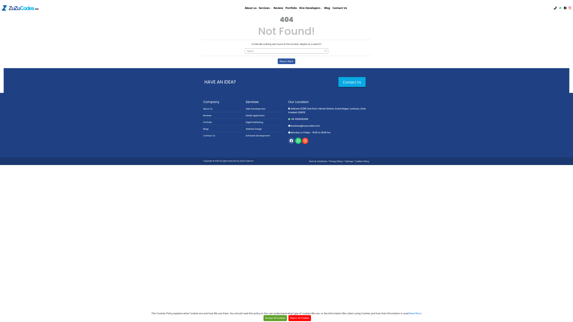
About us (251, 8)
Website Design (254, 128)
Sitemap (349, 161)
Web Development (255, 108)
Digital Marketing (254, 122)
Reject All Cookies (299, 318)
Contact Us (339, 8)
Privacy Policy (336, 161)
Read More (415, 313)
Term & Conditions (318, 161)
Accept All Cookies (275, 318)
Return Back (286, 61)
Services (264, 8)
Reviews (207, 115)
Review (278, 8)
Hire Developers (310, 8)
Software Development (258, 135)
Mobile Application (255, 115)
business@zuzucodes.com (305, 125)
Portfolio (291, 8)
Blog (327, 8)
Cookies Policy (362, 161)
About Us (207, 108)
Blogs (206, 128)
